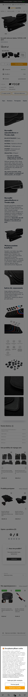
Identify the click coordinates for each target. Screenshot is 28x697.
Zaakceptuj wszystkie (15, 688)
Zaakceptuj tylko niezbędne (14, 680)
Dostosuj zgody (15, 684)
